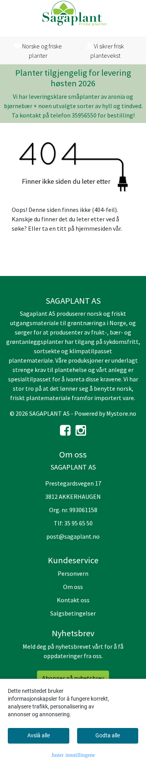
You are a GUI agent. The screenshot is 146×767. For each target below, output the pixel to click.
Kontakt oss (73, 600)
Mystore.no (121, 413)
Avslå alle (38, 735)
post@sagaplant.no (73, 536)
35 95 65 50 (78, 523)
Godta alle (107, 735)
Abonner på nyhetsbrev (73, 678)
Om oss (73, 587)
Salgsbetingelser (73, 613)
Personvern (73, 573)
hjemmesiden (94, 228)
